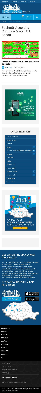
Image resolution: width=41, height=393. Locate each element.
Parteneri (23, 1)
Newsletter (10, 157)
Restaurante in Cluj (7, 366)
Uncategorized (11, 178)
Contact (14, 1)
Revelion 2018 (11, 168)
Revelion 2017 (11, 164)
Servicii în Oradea (12, 171)
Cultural (9, 147)
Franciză (32, 1)
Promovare (5, 1)
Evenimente (5, 328)
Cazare (4, 331)
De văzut (4, 338)
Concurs (9, 144)
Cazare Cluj (5, 373)
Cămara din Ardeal (12, 137)
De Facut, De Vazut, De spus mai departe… (20, 150)
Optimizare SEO (6, 363)
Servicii (4, 347)
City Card (4, 351)
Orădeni (9, 161)
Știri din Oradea (11, 175)
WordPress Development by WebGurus (27, 389)
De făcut (4, 341)
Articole (4, 354)
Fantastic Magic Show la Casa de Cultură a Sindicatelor (20, 63)
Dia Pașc (9, 67)
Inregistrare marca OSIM (9, 369)
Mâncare (9, 154)
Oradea (25, 12)
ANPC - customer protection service (14, 382)
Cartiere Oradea (11, 140)
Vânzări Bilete (11, 182)
